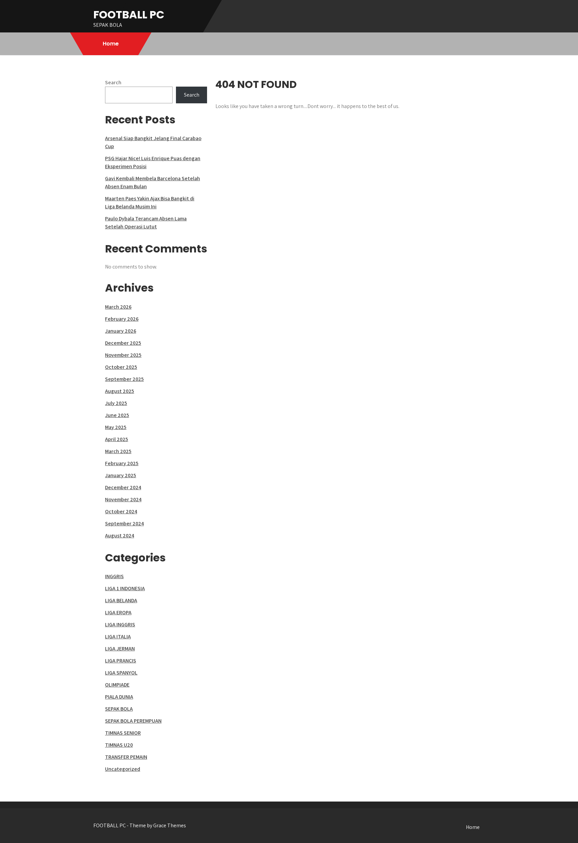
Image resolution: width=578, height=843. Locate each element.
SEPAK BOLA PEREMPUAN (133, 720)
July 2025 (116, 403)
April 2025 (116, 439)
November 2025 (123, 354)
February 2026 (121, 318)
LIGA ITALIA (118, 636)
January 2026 (120, 330)
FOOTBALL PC (128, 14)
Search (113, 82)
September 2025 (124, 379)
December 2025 (123, 342)
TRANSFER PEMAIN (126, 756)
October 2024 (121, 511)
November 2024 (123, 499)
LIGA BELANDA (121, 600)
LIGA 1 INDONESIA (125, 588)
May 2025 (115, 427)
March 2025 (118, 451)
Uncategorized (122, 768)
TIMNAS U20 (119, 744)
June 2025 (117, 415)
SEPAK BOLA (119, 708)
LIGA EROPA (118, 612)
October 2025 (121, 367)
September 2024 (124, 523)
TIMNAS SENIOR (123, 732)
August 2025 (119, 391)
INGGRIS (114, 576)
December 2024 (123, 487)
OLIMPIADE (117, 684)
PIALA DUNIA (119, 696)
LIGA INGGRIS (120, 624)
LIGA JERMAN (120, 648)
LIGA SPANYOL (121, 672)
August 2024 (119, 535)
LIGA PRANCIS (120, 660)
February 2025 (121, 463)
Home (111, 43)
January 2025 (120, 475)
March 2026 (118, 306)
